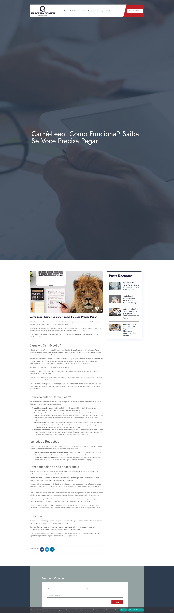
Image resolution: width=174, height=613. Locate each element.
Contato (108, 11)
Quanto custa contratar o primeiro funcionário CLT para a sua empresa (131, 286)
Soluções (73, 11)
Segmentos (92, 11)
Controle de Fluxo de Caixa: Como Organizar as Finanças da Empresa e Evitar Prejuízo (130, 330)
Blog (101, 11)
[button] (42, 549)
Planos (83, 11)
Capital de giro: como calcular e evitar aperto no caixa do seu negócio (131, 299)
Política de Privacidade (136, 610)
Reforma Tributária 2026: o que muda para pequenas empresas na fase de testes (131, 313)
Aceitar (123, 610)
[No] (170, 610)
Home (66, 11)
